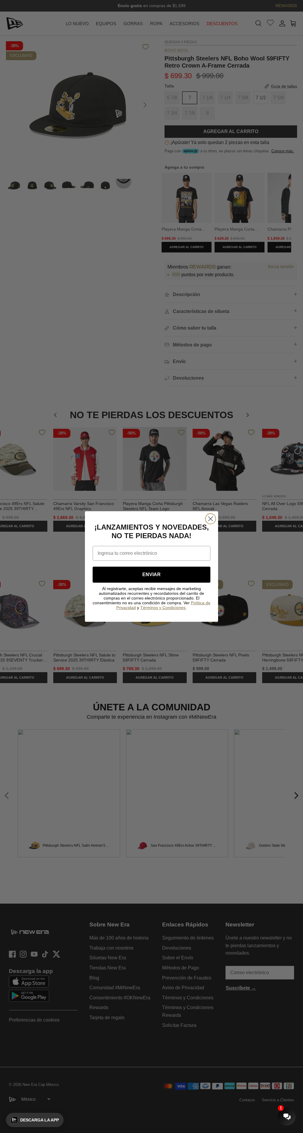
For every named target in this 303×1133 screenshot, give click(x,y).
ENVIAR (151, 574)
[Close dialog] (210, 519)
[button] (35, 1120)
